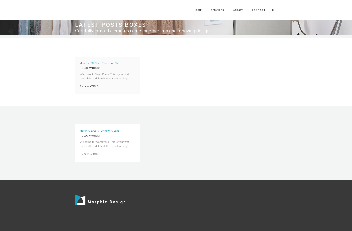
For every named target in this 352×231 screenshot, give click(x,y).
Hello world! (90, 68)
